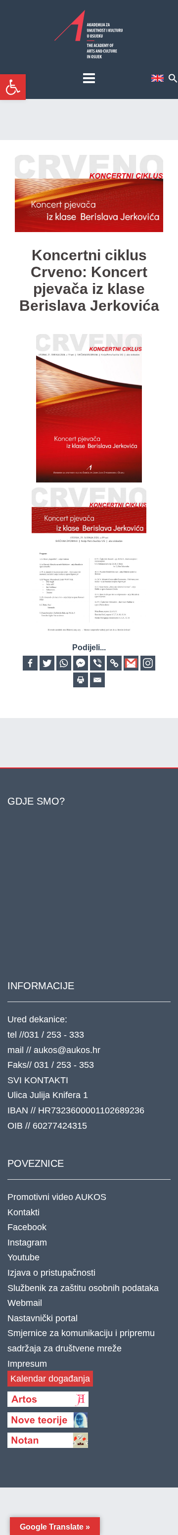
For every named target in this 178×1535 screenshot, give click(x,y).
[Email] (97, 679)
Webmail (24, 1303)
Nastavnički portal (42, 1318)
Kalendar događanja (50, 1379)
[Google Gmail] (131, 663)
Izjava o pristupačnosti (51, 1273)
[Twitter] (47, 663)
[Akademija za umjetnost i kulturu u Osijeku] (89, 34)
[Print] (80, 679)
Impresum (27, 1364)
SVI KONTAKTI (37, 1080)
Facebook (26, 1227)
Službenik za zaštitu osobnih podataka (83, 1288)
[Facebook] (30, 663)
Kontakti (23, 1212)
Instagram (27, 1242)
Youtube (23, 1257)
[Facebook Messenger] (80, 663)
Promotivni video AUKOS (56, 1197)
